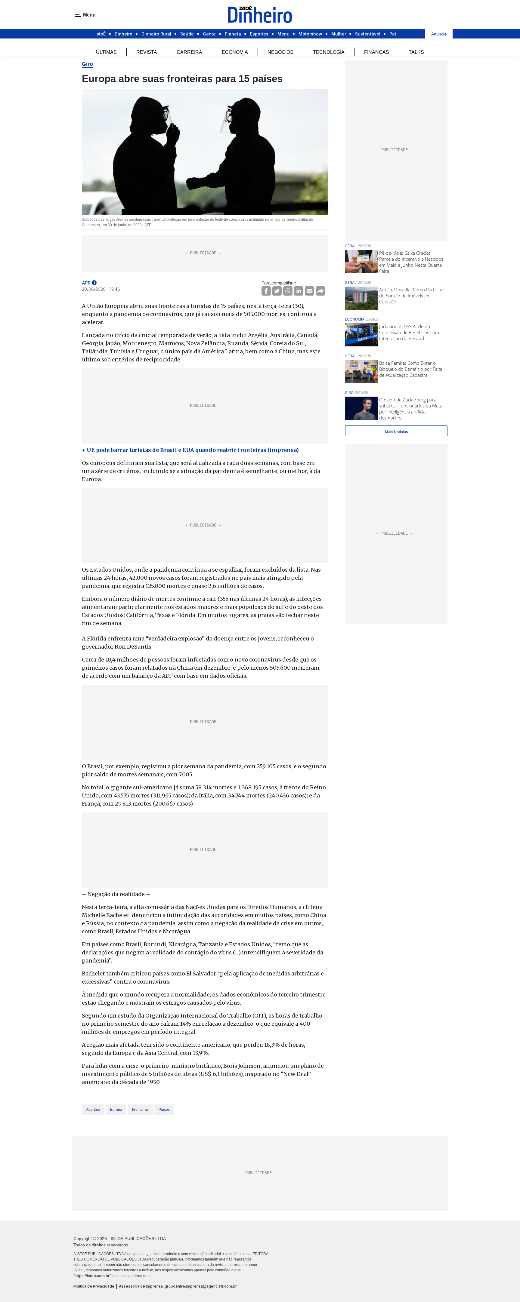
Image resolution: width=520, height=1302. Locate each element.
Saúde (187, 33)
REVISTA (146, 52)
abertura (93, 1109)
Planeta (233, 33)
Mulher (338, 33)
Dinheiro (123, 33)
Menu (283, 33)
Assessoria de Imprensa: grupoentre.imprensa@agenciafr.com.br (178, 1286)
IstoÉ (100, 33)
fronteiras (140, 1109)
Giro (87, 64)
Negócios (280, 52)
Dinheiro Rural (156, 33)
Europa (116, 1109)
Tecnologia (329, 52)
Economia (235, 52)
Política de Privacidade (93, 1286)
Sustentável (367, 33)
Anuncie (439, 34)
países (164, 1109)
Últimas (106, 52)
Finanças (376, 52)
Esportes (259, 33)
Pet (392, 33)
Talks (416, 52)
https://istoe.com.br (92, 1275)
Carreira (189, 52)
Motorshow (310, 33)
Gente (209, 33)
